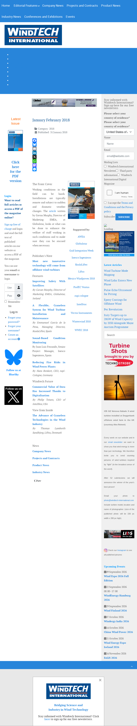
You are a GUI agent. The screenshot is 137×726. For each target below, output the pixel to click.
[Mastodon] (63, 165)
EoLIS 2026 (110, 657)
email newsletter (115, 442)
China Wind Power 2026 (118, 632)
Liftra (81, 271)
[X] (63, 157)
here (47, 719)
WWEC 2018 (81, 330)
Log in (14, 312)
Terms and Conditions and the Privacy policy (118, 207)
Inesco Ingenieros (81, 257)
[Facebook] (63, 140)
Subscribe (109, 216)
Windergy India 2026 (116, 621)
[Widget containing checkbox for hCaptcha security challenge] (119, 192)
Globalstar (81, 243)
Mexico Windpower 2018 (81, 278)
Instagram (121, 550)
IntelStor (82, 304)
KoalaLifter (81, 264)
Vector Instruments (81, 312)
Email (107, 149)
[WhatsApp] (63, 161)
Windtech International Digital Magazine (118, 179)
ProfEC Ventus (81, 287)
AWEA (81, 236)
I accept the (118, 207)
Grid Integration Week (81, 250)
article (52, 211)
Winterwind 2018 (81, 321)
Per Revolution (113, 309)
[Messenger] (63, 169)
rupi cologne (81, 295)
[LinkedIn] (63, 153)
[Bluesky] (63, 144)
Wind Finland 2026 (115, 610)
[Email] (63, 149)
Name (107, 137)
